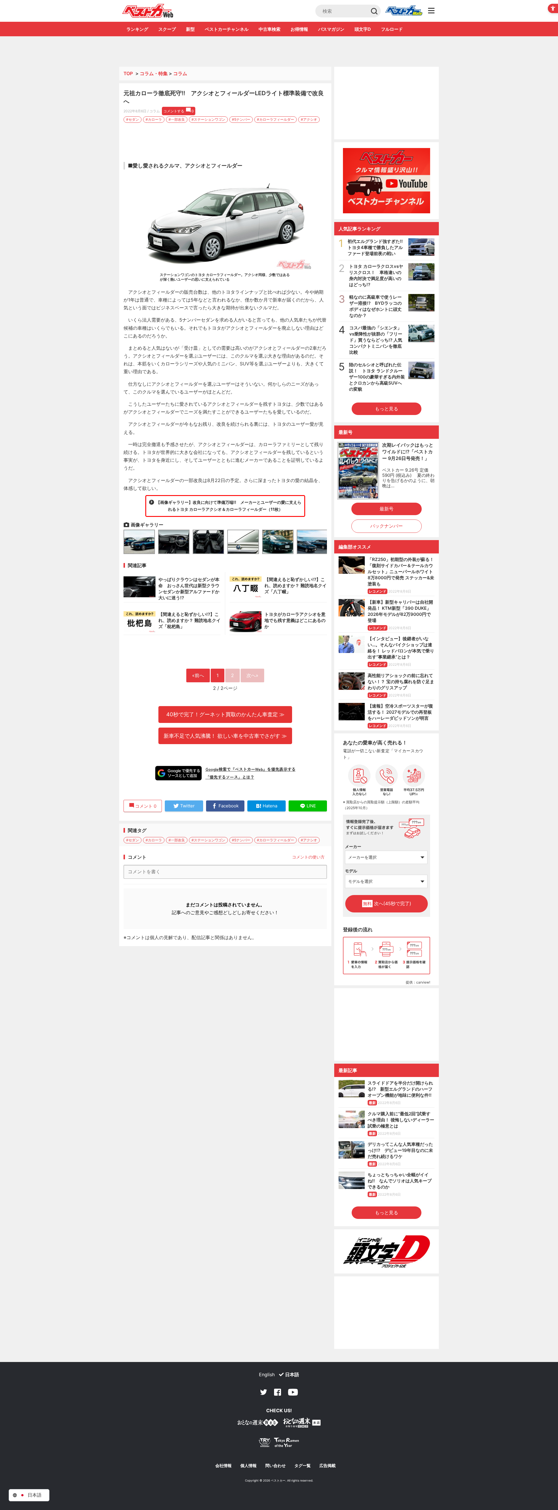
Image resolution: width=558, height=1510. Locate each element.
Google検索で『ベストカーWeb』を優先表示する (250, 769)
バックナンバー (386, 526)
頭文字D (363, 29)
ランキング (137, 29)
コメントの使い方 (308, 856)
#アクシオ (309, 119)
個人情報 (248, 1466)
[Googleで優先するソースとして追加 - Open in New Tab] (178, 773)
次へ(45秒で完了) (387, 903)
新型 (190, 29)
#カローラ (154, 119)
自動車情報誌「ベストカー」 (148, 10)
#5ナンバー (241, 119)
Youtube (293, 1392)
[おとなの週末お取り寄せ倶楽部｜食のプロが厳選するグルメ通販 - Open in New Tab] (257, 1423)
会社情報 (223, 1466)
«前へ (198, 675)
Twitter (263, 1392)
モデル (351, 870)
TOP (128, 73)
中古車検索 (269, 29)
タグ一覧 (302, 1466)
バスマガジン (331, 29)
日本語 (292, 1374)
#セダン (132, 119)
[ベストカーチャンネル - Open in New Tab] (386, 180)
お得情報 (299, 29)
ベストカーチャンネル (226, 29)
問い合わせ (275, 1466)
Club (403, 11)
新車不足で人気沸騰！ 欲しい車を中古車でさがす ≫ (225, 736)
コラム (180, 73)
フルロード (392, 29)
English (267, 1374)
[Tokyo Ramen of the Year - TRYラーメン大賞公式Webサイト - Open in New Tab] (279, 1443)
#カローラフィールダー (275, 119)
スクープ (167, 29)
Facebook (277, 1392)
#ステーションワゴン (208, 119)
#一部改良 (177, 119)
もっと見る (386, 409)
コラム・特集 (154, 73)
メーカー (353, 846)
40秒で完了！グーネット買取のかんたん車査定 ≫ (225, 714)
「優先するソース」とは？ (229, 777)
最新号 (387, 509)
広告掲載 (327, 1466)
